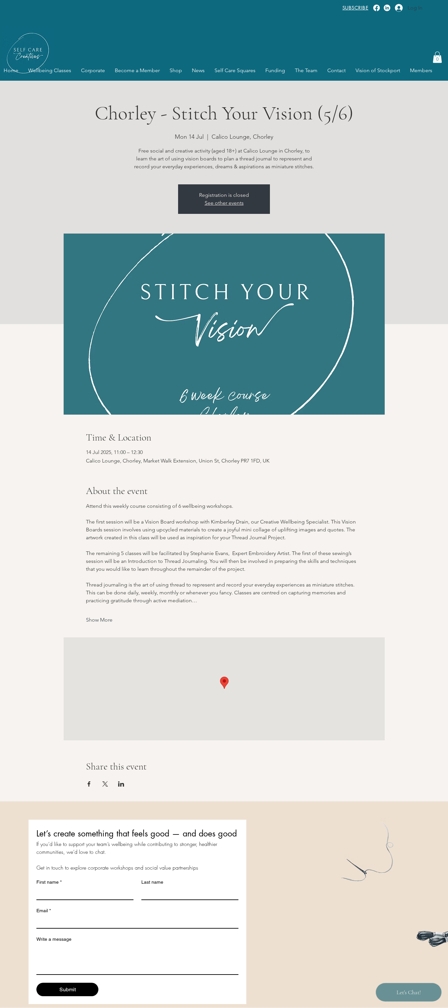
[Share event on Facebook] (89, 784)
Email (43, 910)
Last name (152, 882)
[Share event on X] (105, 784)
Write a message (53, 939)
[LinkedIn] (387, 8)
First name (49, 882)
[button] (437, 57)
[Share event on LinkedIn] (121, 784)
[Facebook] (376, 8)
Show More (99, 620)
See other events (224, 203)
